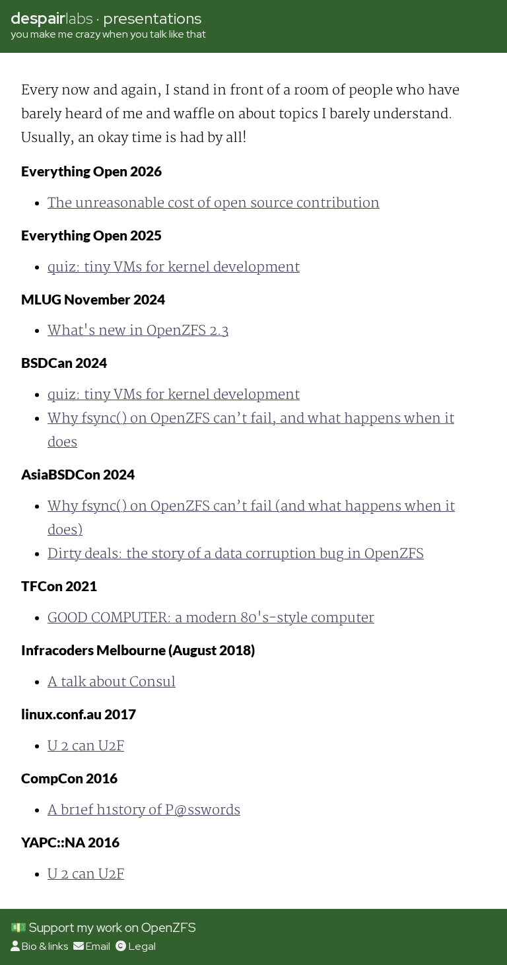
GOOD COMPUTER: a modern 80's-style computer (211, 618)
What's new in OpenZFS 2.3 (138, 330)
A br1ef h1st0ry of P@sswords (144, 810)
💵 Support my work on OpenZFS (103, 927)
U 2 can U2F (86, 746)
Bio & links (45, 946)
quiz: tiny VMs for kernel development (174, 267)
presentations (152, 18)
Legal (142, 946)
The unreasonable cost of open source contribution (214, 203)
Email (98, 946)
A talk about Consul (112, 682)
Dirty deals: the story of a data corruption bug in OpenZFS (236, 554)
